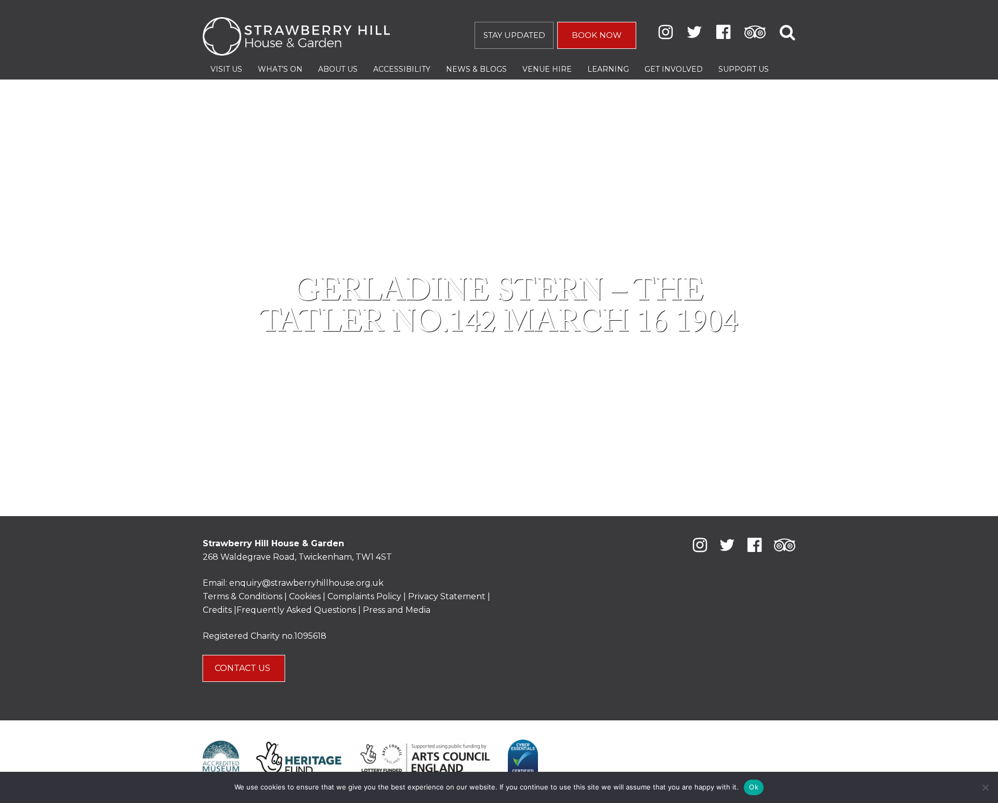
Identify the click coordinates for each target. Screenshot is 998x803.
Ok (753, 787)
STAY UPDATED (514, 35)
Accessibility (401, 69)
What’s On (280, 69)
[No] (985, 787)
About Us (338, 69)
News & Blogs (476, 69)
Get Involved (674, 69)
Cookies (306, 596)
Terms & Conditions (242, 596)
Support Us (743, 69)
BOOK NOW (597, 35)
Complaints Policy (364, 596)
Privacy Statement (446, 596)
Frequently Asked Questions (296, 610)
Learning (608, 69)
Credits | (220, 610)
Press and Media (396, 610)
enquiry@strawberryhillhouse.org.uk (306, 583)
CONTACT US (243, 668)
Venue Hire (547, 69)
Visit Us (226, 69)
